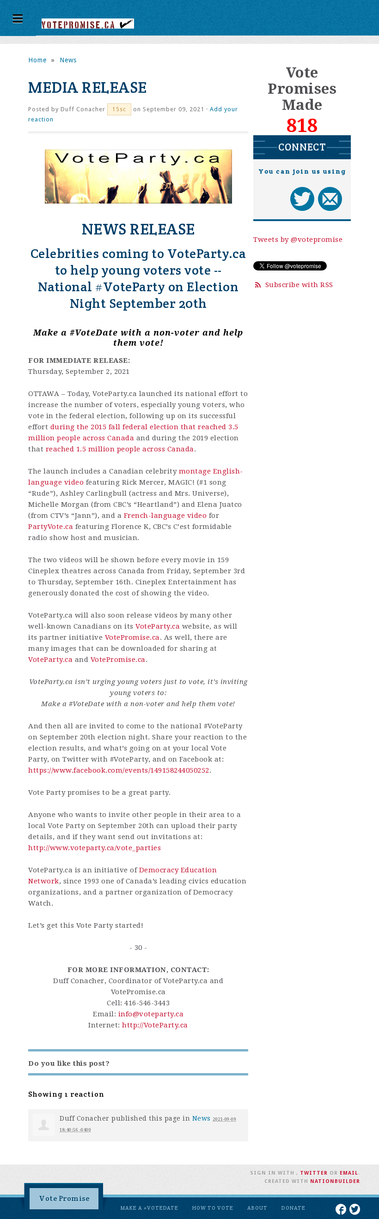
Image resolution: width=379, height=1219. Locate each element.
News (68, 60)
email (349, 1173)
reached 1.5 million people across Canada (120, 449)
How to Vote (212, 1208)
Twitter (314, 1173)
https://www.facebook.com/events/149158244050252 (118, 770)
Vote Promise (64, 1198)
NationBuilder (335, 1181)
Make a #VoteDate (149, 1208)
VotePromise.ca (132, 637)
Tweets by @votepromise (297, 239)
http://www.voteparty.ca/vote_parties (94, 848)
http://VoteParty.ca (155, 1025)
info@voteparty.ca (151, 1014)
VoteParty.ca (157, 626)
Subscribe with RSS (299, 285)
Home (37, 60)
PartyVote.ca (50, 526)
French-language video (165, 515)
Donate (293, 1208)
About (257, 1208)
